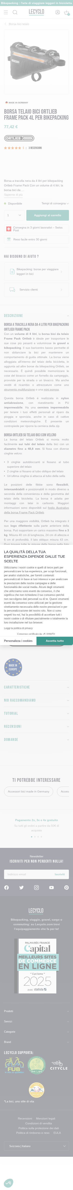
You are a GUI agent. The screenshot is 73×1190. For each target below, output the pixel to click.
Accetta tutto (55, 640)
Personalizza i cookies (18, 640)
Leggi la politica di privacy (18, 628)
